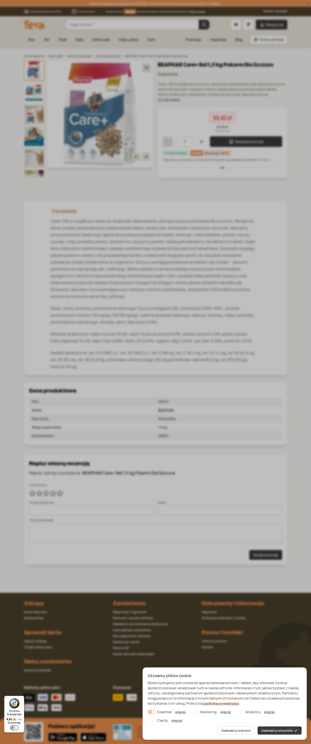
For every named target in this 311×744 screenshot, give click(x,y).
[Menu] (6, 698)
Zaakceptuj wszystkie (276, 730)
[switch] (14, 727)
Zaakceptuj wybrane (236, 730)
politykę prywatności (221, 703)
